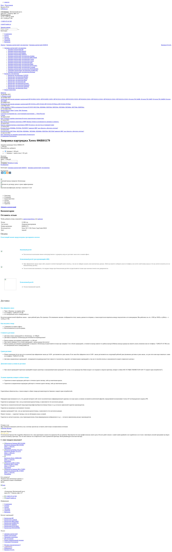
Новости (3, 93)
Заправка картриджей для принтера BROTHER (22, 57)
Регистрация (9, 5)
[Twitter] (5, 173)
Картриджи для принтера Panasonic (18, 85)
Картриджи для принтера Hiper (17, 80)
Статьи (3, 115)
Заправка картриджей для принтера (17, 45)
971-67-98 (6, 21)
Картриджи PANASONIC (12, 528)
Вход (2, 5)
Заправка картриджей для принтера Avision (21, 56)
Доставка (7, 38)
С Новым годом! (6, 96)
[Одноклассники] (7, 173)
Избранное (8, 548)
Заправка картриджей (11, 534)
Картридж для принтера (11, 73)
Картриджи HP (9, 518)
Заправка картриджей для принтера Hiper (20, 64)
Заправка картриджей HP (15, 49)
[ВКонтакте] (2, 173)
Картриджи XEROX (10, 524)
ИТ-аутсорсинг (9, 538)
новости (6, 2)
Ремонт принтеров (10, 89)
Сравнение (8, 546)
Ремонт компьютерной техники (14, 540)
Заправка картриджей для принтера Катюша (21, 72)
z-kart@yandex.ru (6, 24)
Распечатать (13, 136)
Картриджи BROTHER (11, 521)
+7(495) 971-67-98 (11, 496)
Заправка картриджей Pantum (17, 53)
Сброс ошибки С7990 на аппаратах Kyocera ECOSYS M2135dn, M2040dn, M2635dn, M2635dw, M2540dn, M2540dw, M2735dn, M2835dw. (42, 107)
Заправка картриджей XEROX (38, 45)
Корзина (9, 549)
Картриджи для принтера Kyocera (18, 83)
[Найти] (18, 29)
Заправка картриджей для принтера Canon (21, 61)
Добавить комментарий (8, 207)
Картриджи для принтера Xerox (17, 88)
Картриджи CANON (10, 520)
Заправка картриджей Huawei (17, 51)
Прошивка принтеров (11, 537)
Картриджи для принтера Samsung (18, 86)
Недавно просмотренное (12, 545)
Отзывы (6, 505)
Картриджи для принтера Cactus (18, 78)
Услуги (6, 35)
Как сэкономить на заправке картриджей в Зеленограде (18, 134)
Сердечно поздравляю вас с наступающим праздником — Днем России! (23, 113)
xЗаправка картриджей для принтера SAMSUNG (23, 70)
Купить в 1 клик (13, 163)
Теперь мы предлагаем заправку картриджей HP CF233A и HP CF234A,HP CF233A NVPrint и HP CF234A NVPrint (36, 104)
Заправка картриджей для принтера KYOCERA (22, 65)
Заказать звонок (5, 27)
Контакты (7, 42)
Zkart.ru (3, 45)
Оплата (6, 37)
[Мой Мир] (10, 173)
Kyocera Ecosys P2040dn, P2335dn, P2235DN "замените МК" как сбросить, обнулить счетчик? (29, 128)
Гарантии (7, 40)
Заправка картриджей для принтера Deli (20, 62)
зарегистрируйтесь (29, 219)
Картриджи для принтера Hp (17, 81)
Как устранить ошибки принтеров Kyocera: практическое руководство (22, 118)
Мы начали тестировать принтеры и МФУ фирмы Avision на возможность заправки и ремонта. (30, 121)
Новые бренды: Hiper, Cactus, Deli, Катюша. (14, 110)
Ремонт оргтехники (10, 535)
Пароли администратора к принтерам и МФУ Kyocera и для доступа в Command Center (27, 125)
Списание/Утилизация (11, 542)
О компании (8, 34)
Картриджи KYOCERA (11, 526)
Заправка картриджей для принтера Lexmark (21, 67)
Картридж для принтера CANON (18, 75)
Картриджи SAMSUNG (11, 523)
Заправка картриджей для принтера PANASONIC (23, 69)
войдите (40, 219)
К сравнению (5, 136)
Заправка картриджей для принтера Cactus (21, 59)
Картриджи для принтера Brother (18, 77)
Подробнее (7, 448)
